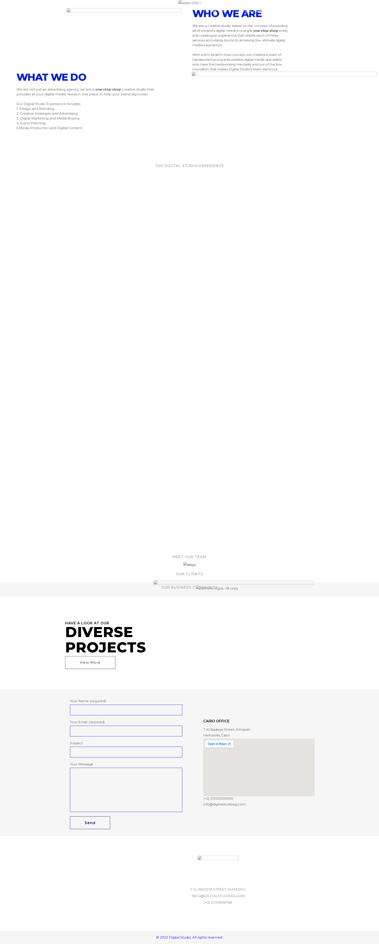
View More (90, 662)
